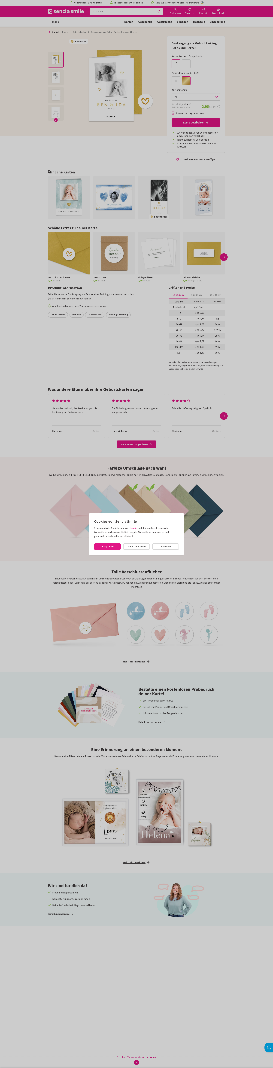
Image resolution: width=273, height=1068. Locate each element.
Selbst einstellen (136, 546)
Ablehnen (166, 546)
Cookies (134, 527)
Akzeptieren (107, 546)
